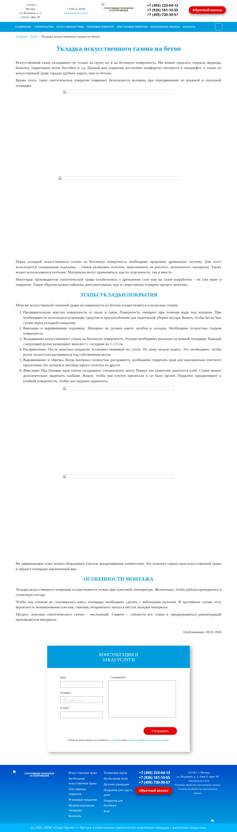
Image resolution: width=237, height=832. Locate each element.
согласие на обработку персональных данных (148, 740)
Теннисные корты (115, 773)
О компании (23, 26)
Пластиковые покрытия (132, 26)
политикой (115, 740)
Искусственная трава (70, 26)
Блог (107, 811)
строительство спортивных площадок (142, 827)
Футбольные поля (116, 778)
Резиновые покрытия (100, 26)
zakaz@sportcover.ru (75, 12)
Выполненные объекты (165, 26)
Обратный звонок (207, 10)
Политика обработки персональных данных (198, 784)
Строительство (44, 26)
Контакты (189, 26)
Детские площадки (116, 784)
